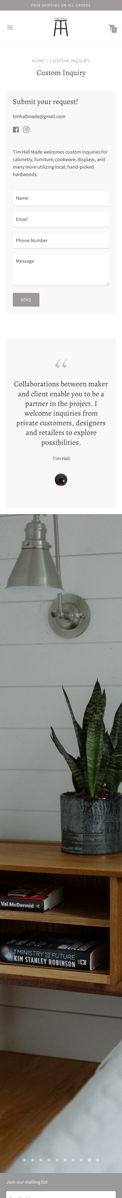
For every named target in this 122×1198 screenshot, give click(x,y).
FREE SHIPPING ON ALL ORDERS (60, 5)
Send (26, 300)
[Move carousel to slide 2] (32, 1160)
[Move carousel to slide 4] (49, 1160)
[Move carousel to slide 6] (65, 1160)
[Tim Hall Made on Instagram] (26, 129)
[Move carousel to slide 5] (57, 1160)
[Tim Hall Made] (61, 27)
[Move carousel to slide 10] (98, 1160)
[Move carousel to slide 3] (41, 1160)
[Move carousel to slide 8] (81, 1160)
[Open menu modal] (10, 27)
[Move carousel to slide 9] (89, 1160)
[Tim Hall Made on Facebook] (16, 129)
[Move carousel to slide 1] (24, 1160)
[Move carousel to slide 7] (73, 1160)
